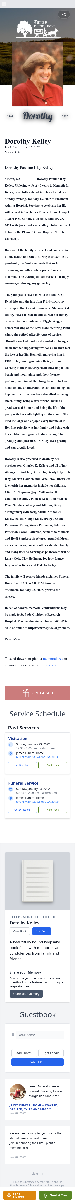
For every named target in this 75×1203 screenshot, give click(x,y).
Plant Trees (52, 765)
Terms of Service (48, 1185)
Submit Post (38, 1062)
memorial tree (53, 658)
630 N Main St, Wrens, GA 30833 (37, 757)
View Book (19, 931)
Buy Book (42, 931)
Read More (13, 639)
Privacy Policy (26, 1185)
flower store (50, 664)
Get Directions (22, 765)
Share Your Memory (26, 994)
